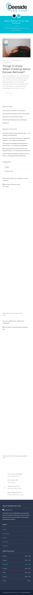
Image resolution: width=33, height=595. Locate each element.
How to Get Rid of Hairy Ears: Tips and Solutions (14, 110)
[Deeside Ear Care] (16, 7)
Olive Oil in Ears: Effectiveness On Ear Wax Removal (15, 120)
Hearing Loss (6, 123)
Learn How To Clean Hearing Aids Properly (13, 116)
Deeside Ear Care (16, 592)
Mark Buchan (16, 60)
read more (8, 93)
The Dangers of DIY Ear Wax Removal (17, 155)
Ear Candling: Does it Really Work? (17, 140)
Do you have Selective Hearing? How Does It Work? (15, 133)
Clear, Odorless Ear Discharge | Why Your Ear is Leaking (16, 113)
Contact (5, 546)
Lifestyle (7, 167)
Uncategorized (7, 62)
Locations (6, 533)
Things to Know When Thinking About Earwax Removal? (16, 69)
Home (16, 26)
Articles (5, 541)
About (5, 537)
